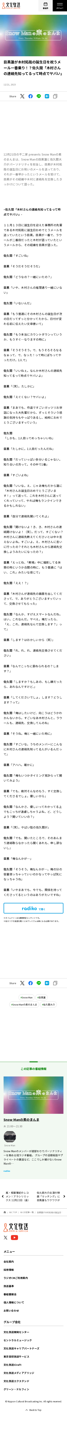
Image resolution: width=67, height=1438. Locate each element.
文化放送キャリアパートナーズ (21, 1348)
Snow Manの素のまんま (25, 1004)
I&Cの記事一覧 (27, 1212)
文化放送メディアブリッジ (19, 1373)
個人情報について (14, 1302)
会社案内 (9, 1261)
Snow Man (27, 997)
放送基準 (9, 1286)
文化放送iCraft (12, 1364)
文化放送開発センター (16, 1332)
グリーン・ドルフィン (16, 1389)
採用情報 (9, 1269)
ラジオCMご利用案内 (16, 1278)
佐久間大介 (49, 1004)
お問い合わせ (11, 1310)
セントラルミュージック (18, 1340)
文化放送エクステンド (16, 1381)
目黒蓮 (42, 997)
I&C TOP (13, 1212)
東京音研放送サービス (16, 1356)
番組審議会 (10, 1294)
